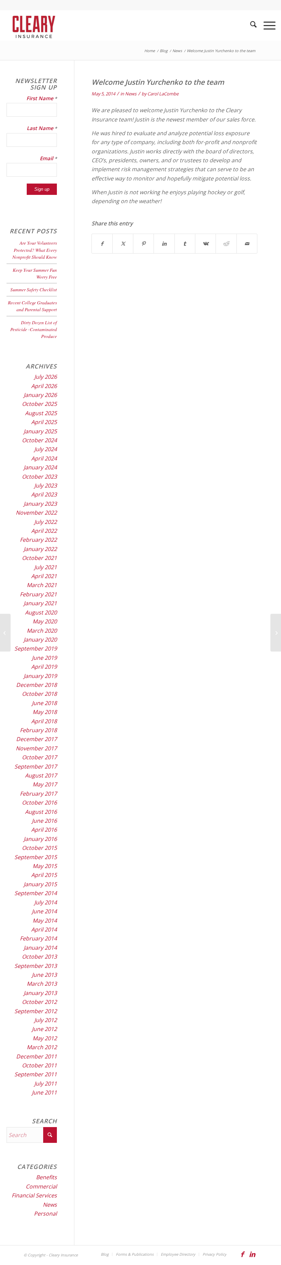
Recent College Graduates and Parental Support (32, 306)
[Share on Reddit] (226, 243)
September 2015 (35, 857)
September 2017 (35, 766)
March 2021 (42, 585)
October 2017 (39, 757)
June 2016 (44, 820)
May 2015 (45, 866)
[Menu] (266, 25)
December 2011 (36, 1056)
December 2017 (36, 739)
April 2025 (44, 422)
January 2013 (40, 993)
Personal (45, 1213)
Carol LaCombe (163, 94)
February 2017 (38, 793)
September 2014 (35, 893)
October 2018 (39, 694)
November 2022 (36, 512)
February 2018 (38, 730)
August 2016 (41, 812)
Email (48, 158)
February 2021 (38, 594)
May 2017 (45, 784)
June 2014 (44, 911)
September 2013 (35, 966)
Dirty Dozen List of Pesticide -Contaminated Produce (33, 329)
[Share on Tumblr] (185, 243)
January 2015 (40, 884)
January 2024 (40, 467)
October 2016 (39, 802)
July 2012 (45, 1020)
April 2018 (44, 721)
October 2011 (39, 1065)
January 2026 (40, 395)
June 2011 (44, 1092)
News (130, 94)
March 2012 (42, 1047)
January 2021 (40, 603)
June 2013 (44, 975)
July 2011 (45, 1083)
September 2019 (35, 648)
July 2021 (45, 567)
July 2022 (45, 522)
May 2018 (45, 712)
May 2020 (45, 621)
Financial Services (34, 1195)
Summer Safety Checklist (33, 289)
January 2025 (40, 431)
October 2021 (39, 558)
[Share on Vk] (205, 243)
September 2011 (35, 1074)
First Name (41, 98)
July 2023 (45, 485)
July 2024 (45, 449)
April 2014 (44, 929)
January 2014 (40, 947)
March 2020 (42, 630)
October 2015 (39, 848)
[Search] (250, 25)
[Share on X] (123, 243)
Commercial (41, 1186)
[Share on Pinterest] (143, 243)
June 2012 (44, 1029)
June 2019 (44, 657)
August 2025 (41, 413)
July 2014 (45, 902)
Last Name (42, 128)
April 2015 (44, 875)
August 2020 (41, 612)
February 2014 (38, 938)
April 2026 (44, 386)
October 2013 (39, 956)
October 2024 (39, 440)
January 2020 (40, 639)
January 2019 (40, 676)
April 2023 (44, 494)
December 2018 (36, 685)
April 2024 (44, 458)
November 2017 (36, 748)
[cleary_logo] (32, 25)
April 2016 (44, 829)
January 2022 (40, 549)
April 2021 (44, 576)
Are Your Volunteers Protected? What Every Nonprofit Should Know (34, 249)
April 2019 (44, 666)
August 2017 (41, 775)
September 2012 (35, 1011)
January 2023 (40, 503)
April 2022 (44, 531)
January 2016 (40, 839)
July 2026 (45, 376)
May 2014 (45, 920)
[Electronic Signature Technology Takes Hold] (5, 633)
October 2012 (39, 1002)
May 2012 (45, 1038)
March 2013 (42, 983)
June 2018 (44, 703)
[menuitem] (250, 25)
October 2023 (39, 476)
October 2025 (39, 404)
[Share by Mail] (247, 243)
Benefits (46, 1177)
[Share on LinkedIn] (164, 243)
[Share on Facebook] (102, 243)
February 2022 (38, 539)
